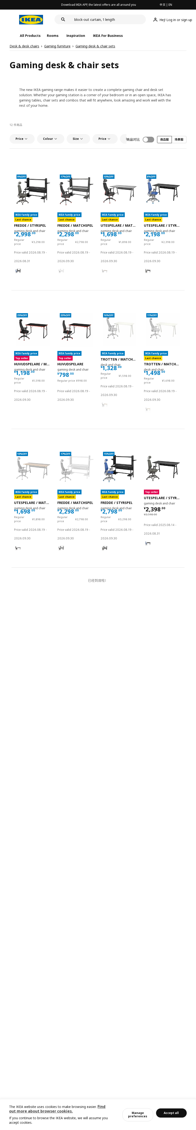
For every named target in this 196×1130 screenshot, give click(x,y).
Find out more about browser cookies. (57, 1109)
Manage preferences (137, 1114)
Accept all (171, 1113)
